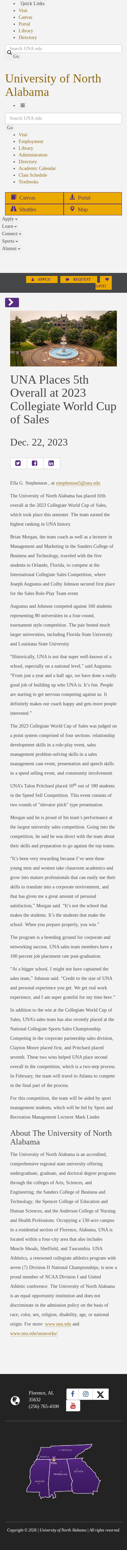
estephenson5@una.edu (78, 483)
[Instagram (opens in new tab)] (86, 1394)
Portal (24, 24)
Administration (33, 154)
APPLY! (44, 279)
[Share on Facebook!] (35, 463)
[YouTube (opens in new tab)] (73, 1405)
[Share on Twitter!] (18, 463)
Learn (8, 226)
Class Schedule (33, 175)
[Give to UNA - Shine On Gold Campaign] (63, 1504)
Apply (8, 218)
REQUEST (82, 279)
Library (26, 30)
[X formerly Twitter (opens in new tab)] (100, 1394)
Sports (9, 241)
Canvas (25, 17)
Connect (10, 233)
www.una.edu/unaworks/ (33, 1333)
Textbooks (28, 181)
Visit (23, 10)
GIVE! (101, 286)
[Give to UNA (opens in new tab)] (63, 262)
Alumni (10, 248)
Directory (28, 37)
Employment (31, 141)
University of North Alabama (53, 85)
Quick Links (32, 3)
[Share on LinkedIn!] (51, 463)
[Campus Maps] (63, 1470)
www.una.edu (58, 1324)
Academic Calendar (37, 168)
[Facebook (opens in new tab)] (72, 1394)
